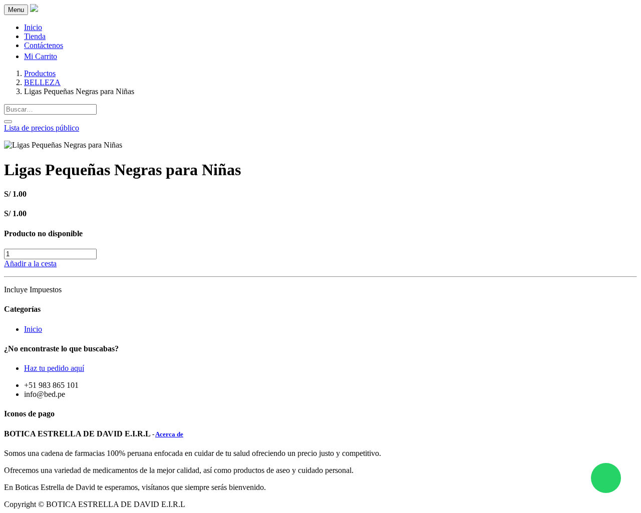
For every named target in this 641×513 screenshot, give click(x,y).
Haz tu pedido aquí (54, 368)
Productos (40, 73)
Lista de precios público (41, 128)
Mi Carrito (40, 56)
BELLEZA (42, 82)
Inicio (33, 329)
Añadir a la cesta (30, 263)
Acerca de (169, 434)
